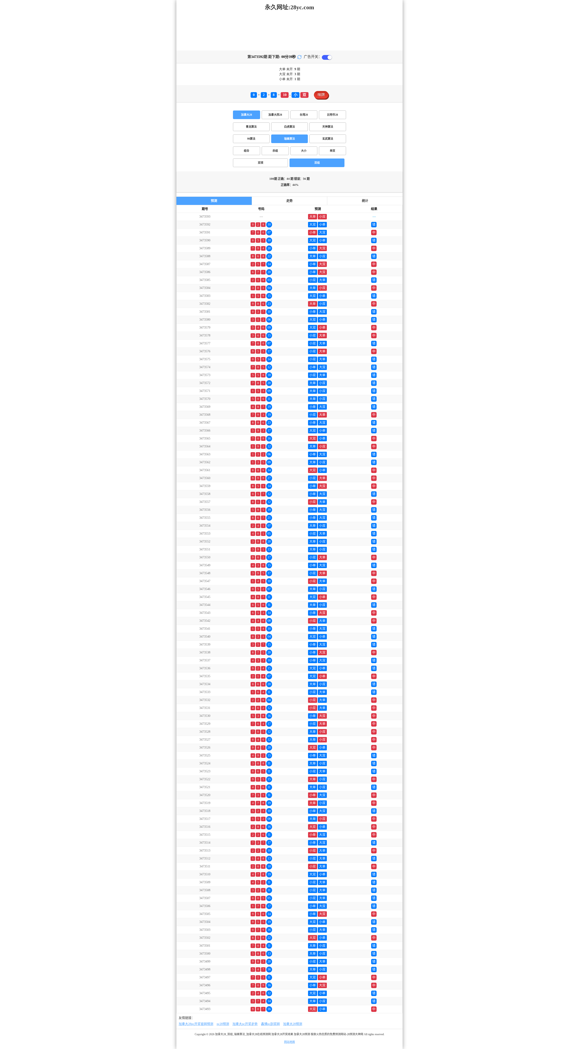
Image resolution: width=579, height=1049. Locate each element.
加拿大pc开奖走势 (245, 1024)
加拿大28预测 (292, 1024)
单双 (332, 150)
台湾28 (304, 114)
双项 (260, 162)
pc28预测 (223, 1024)
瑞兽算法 (289, 138)
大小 (303, 150)
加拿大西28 (275, 114)
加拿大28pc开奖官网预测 (196, 1024)
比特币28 (332, 114)
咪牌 (321, 95)
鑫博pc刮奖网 (270, 1024)
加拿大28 (246, 114)
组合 (246, 150)
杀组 (275, 150)
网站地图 (289, 1042)
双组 (317, 162)
